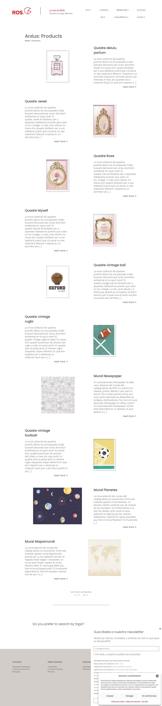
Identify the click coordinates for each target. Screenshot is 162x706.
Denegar (129, 696)
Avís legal (144, 701)
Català (140, 17)
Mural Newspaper (108, 376)
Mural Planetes (105, 490)
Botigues (141, 10)
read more (128, 86)
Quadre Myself (36, 210)
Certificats (52, 667)
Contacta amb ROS (21, 669)
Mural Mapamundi (40, 541)
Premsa (51, 672)
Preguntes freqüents (21, 667)
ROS (87, 10)
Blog (103, 17)
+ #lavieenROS (120, 17)
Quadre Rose (104, 156)
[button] (157, 676)
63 (84, 595)
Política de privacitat (133, 701)
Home (27, 41)
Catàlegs (104, 10)
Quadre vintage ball (110, 265)
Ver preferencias (149, 696)
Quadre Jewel (36, 101)
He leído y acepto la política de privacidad (118, 654)
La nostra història (55, 669)
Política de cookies (118, 701)
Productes (122, 10)
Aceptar (109, 696)
